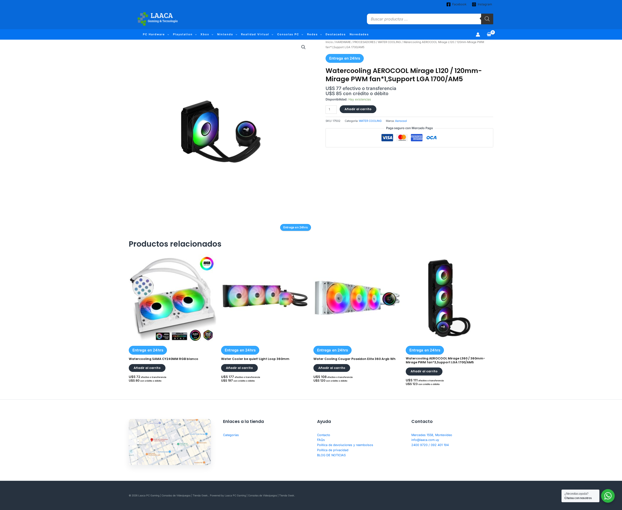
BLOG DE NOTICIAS (331, 455)
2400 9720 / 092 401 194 (430, 445)
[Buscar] (487, 19)
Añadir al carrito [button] (147, 368)
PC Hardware (154, 34)
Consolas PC (288, 34)
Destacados (336, 34)
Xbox (204, 34)
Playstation (183, 34)
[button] (167, 34)
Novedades (359, 34)
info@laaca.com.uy (425, 440)
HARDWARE (343, 42)
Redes (312, 34)
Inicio (329, 42)
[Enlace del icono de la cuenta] (478, 34)
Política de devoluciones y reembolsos (345, 445)
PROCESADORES (364, 42)
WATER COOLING (389, 42)
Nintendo (225, 34)
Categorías (231, 435)
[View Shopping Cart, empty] (489, 34)
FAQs (321, 440)
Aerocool (401, 121)
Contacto (323, 435)
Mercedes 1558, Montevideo (431, 435)
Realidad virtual (255, 34)
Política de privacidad (332, 450)
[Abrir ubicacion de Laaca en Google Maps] (170, 442)
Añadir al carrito (358, 109)
